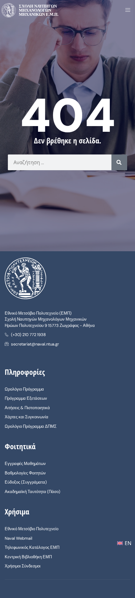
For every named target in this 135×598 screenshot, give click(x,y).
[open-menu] (126, 10)
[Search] (119, 162)
